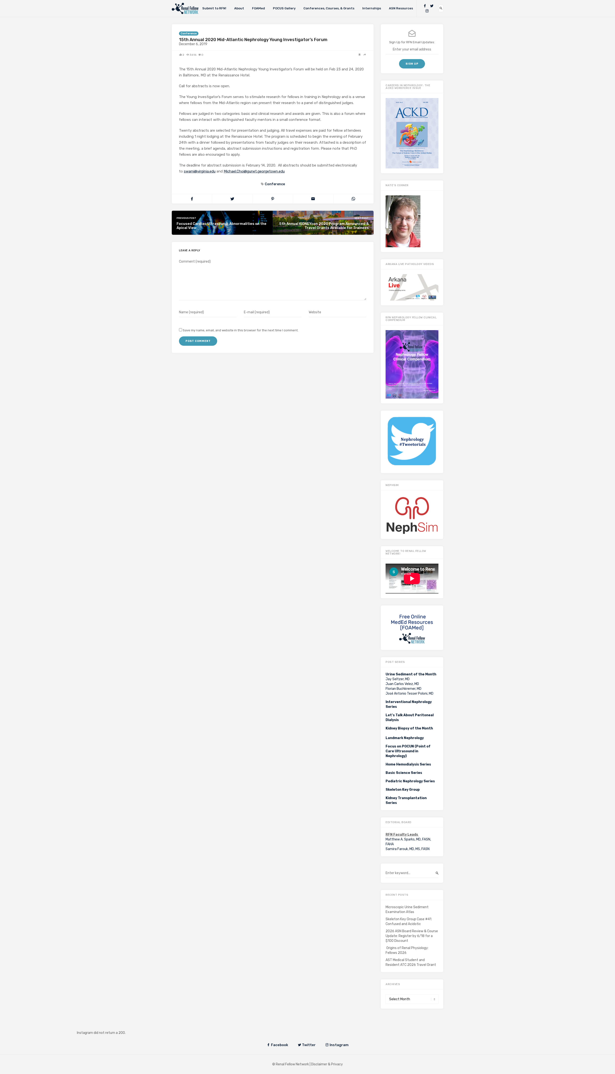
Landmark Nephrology (405, 738)
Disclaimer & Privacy (327, 1064)
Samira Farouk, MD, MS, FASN (408, 849)
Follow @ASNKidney (105, 1026)
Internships (371, 8)
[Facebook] (425, 5)
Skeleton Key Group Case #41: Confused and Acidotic (409, 921)
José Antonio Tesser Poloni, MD (409, 693)
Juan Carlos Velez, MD (402, 684)
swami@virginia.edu (199, 171)
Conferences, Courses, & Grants (328, 8)
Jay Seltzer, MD (398, 679)
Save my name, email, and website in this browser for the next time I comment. (240, 330)
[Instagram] (427, 10)
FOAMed (258, 8)
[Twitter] (432, 5)
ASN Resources (401, 8)
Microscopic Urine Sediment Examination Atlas (407, 909)
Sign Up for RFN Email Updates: (412, 42)
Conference (189, 33)
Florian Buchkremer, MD (403, 689)
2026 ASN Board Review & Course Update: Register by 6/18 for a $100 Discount (412, 936)
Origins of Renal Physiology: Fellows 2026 (407, 950)
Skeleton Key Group (403, 790)
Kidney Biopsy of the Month (409, 728)
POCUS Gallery (284, 8)
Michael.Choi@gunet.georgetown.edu (254, 171)
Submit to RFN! (214, 8)
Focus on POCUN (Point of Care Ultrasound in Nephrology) (408, 751)
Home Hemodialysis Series (408, 764)
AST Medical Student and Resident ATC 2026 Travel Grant (411, 962)
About (239, 8)
